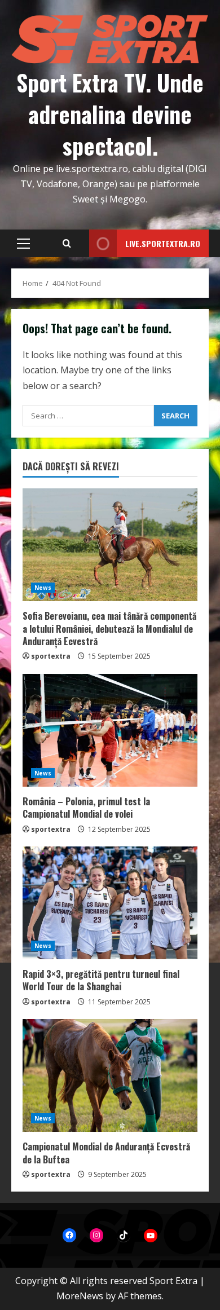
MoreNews (79, 1296)
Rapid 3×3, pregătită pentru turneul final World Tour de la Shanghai (101, 980)
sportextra (51, 656)
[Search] (67, 243)
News (42, 588)
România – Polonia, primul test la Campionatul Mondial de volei (86, 808)
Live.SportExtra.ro (162, 243)
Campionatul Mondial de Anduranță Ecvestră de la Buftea (106, 1153)
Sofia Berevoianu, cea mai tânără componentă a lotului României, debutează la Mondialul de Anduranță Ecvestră (109, 628)
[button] (23, 243)
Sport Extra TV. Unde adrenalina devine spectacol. (110, 113)
